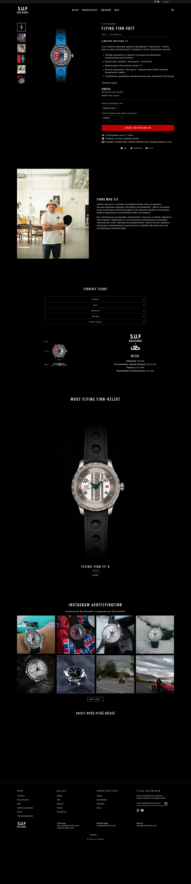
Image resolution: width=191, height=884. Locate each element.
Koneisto (95, 299)
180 (58, 800)
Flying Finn (62, 812)
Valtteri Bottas (95, 322)
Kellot (75, 10)
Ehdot (19, 812)
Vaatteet (100, 804)
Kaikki (59, 796)
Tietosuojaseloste (25, 816)
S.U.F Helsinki (109, 24)
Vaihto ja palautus (25, 808)
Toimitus (21, 796)
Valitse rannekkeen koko (112, 103)
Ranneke (95, 316)
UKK (19, 804)
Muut (99, 808)
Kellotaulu (95, 311)
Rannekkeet (102, 800)
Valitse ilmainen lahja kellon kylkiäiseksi (119, 113)
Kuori (95, 305)
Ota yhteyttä (23, 800)
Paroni (60, 808)
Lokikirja (106, 10)
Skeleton (109, 65)
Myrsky (60, 804)
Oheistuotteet (90, 10)
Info (116, 10)
